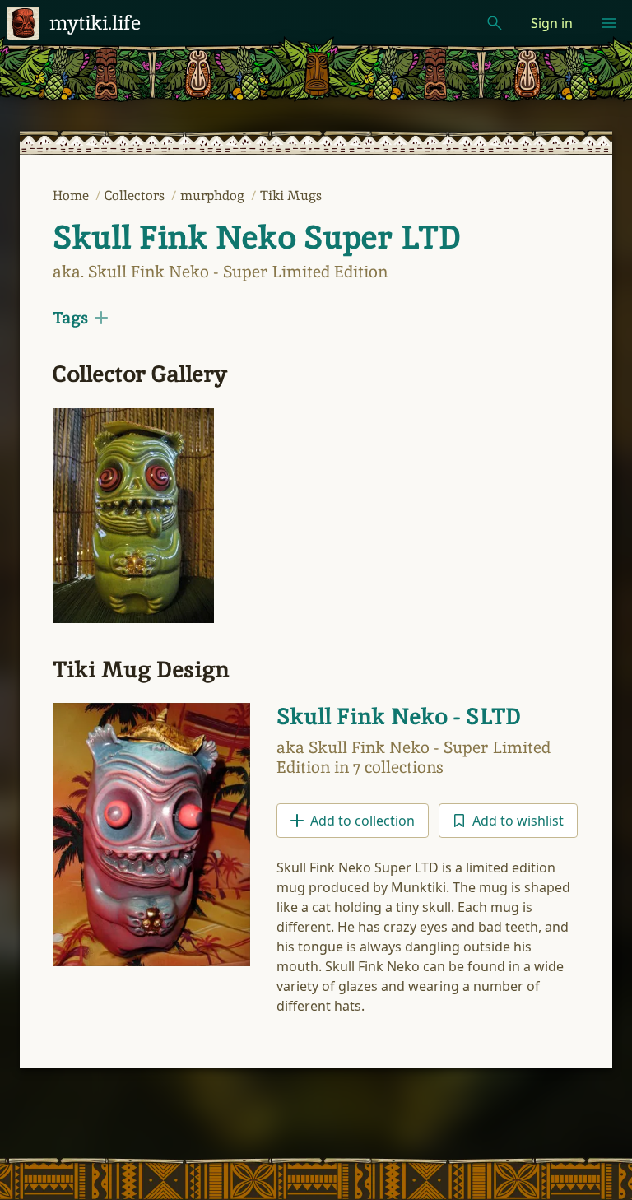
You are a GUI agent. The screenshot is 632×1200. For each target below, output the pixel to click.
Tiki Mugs (291, 195)
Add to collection (362, 821)
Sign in (552, 23)
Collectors (136, 195)
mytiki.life (95, 22)
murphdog (214, 195)
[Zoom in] (133, 515)
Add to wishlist (518, 821)
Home (72, 195)
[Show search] (494, 23)
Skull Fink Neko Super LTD (257, 237)
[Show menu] (608, 23)
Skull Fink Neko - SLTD (398, 716)
